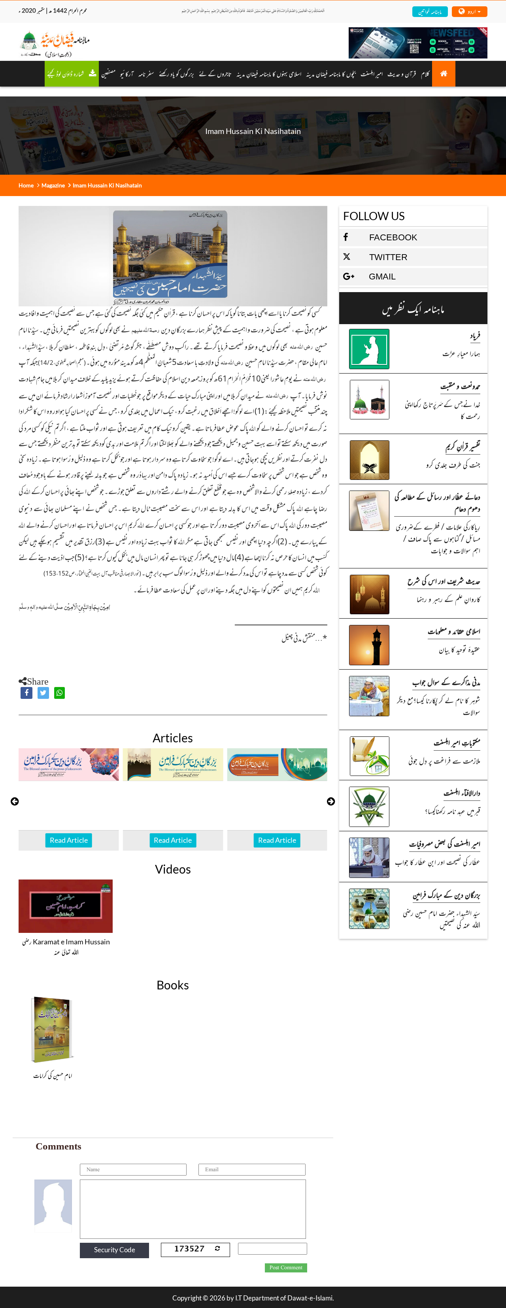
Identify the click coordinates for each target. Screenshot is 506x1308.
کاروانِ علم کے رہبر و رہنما (448, 599)
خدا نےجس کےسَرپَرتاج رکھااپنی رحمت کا (442, 410)
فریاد (475, 335)
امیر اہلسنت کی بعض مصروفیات (444, 843)
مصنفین (108, 73)
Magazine (53, 185)
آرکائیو (127, 73)
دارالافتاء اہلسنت (462, 792)
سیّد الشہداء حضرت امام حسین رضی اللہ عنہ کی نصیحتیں (441, 918)
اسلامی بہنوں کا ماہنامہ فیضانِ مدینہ (268, 73)
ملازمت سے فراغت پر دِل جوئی (444, 760)
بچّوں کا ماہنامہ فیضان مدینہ (331, 73)
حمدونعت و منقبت (460, 386)
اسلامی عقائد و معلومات (454, 631)
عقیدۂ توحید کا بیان (459, 649)
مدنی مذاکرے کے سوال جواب (446, 682)
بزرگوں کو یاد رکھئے (176, 73)
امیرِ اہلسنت (372, 73)
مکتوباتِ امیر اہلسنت (457, 742)
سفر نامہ (146, 73)
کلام (425, 73)
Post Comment (286, 1268)
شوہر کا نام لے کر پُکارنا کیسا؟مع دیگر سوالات (438, 706)
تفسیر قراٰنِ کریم (463, 446)
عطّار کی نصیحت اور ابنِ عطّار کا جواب (437, 861)
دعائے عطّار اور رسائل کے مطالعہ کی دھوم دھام (437, 502)
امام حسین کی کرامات (52, 1075)
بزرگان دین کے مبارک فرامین (446, 894)
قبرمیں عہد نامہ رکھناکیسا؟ (452, 810)
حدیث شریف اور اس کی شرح (444, 580)
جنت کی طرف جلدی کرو (453, 464)
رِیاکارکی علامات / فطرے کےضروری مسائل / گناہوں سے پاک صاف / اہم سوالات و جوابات (438, 538)
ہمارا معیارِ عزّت (461, 353)
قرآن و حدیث (401, 73)
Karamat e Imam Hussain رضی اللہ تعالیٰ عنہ (66, 946)
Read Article (69, 840)
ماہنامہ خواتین (430, 11)
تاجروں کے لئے (215, 73)
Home (26, 185)
